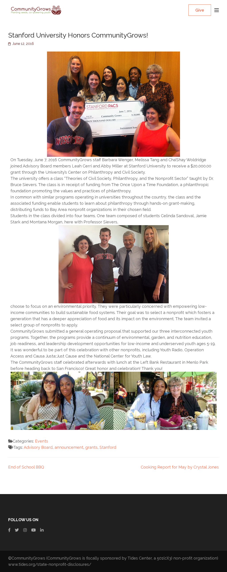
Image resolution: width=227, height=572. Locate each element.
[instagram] (25, 530)
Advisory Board (38, 447)
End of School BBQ (26, 467)
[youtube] (33, 530)
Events (41, 441)
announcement (69, 447)
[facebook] (9, 530)
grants (91, 447)
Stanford (108, 447)
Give (199, 10)
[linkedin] (42, 530)
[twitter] (17, 530)
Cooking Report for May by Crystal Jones (180, 467)
